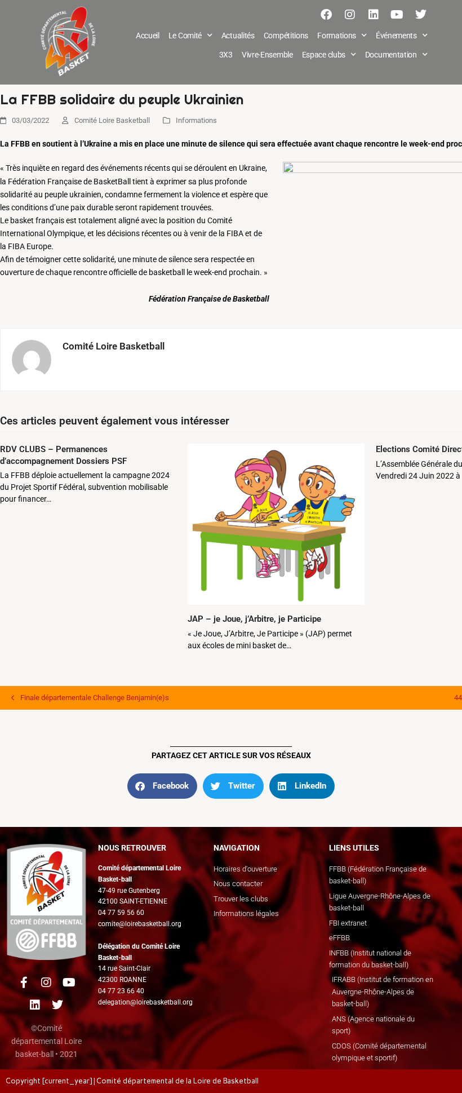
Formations (336, 35)
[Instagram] (350, 14)
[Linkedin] (373, 14)
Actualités (238, 35)
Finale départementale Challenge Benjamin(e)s (90, 697)
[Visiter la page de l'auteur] (31, 359)
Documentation (391, 54)
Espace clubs (323, 54)
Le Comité (185, 35)
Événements (396, 35)
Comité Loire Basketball (112, 120)
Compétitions (286, 35)
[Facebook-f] (23, 982)
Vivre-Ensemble (267, 54)
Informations (196, 120)
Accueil (147, 35)
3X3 (226, 54)
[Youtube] (397, 14)
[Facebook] (326, 14)
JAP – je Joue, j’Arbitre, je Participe (254, 619)
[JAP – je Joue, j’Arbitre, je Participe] (276, 523)
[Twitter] (421, 14)
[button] (162, 786)
